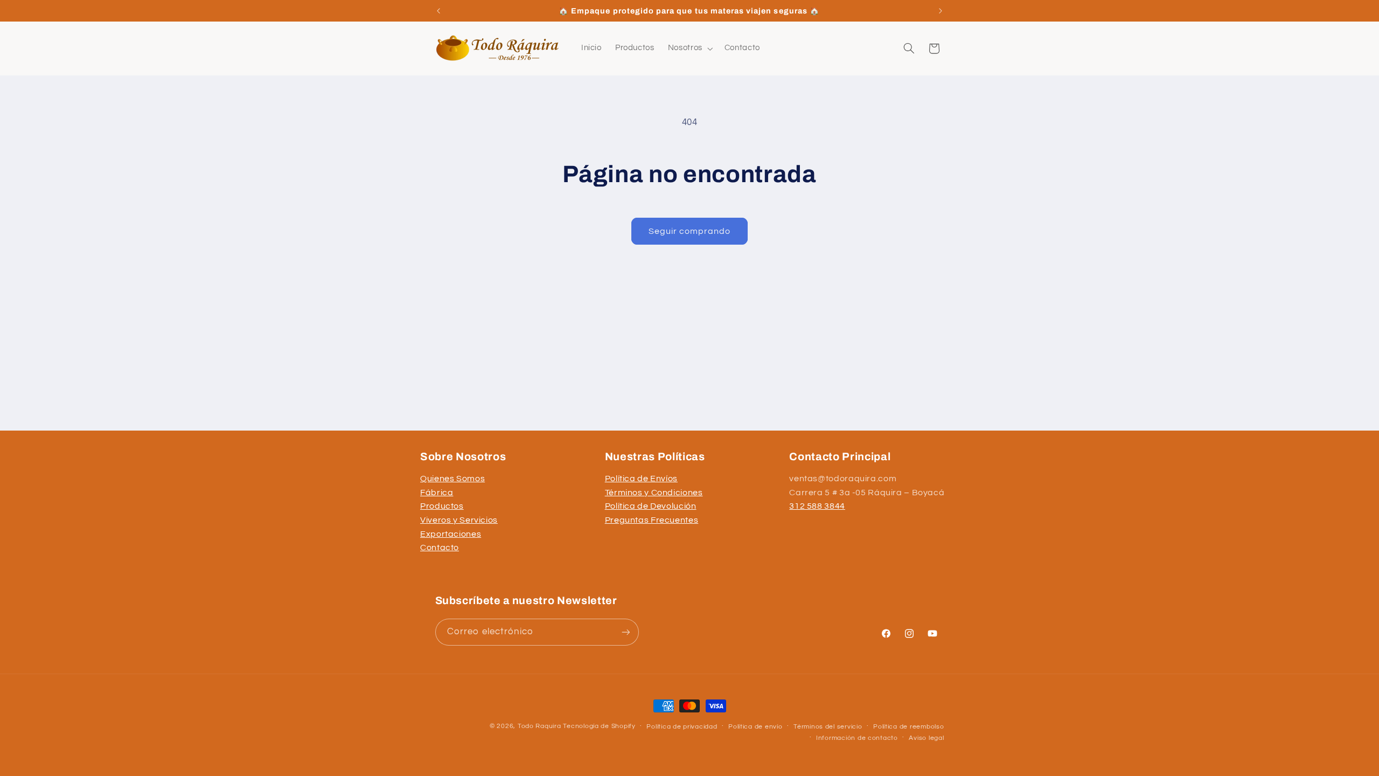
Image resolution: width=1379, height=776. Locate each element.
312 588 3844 (817, 506)
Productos (442, 506)
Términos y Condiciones (654, 492)
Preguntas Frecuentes (652, 520)
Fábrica (436, 492)
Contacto (439, 547)
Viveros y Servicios (459, 520)
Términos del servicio (827, 727)
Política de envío (755, 727)
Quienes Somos (452, 478)
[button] (689, 48)
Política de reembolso (908, 727)
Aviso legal (926, 738)
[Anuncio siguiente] (940, 11)
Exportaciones (450, 534)
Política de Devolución (651, 506)
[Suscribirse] (625, 632)
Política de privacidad (681, 727)
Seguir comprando (690, 231)
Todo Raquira (539, 726)
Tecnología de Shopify (599, 726)
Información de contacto (857, 738)
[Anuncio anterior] (438, 11)
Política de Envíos (641, 478)
